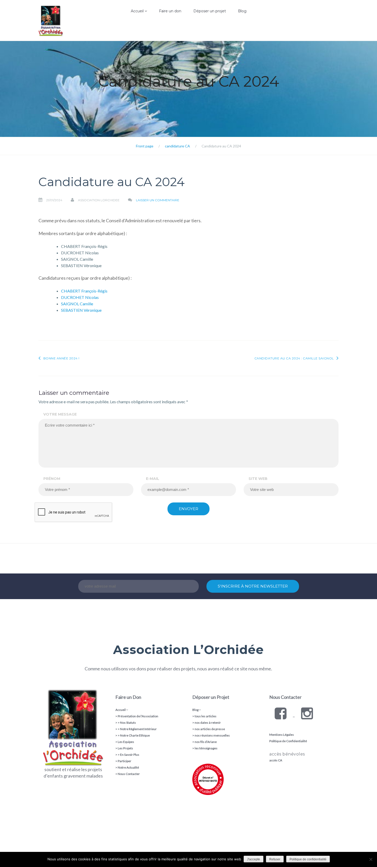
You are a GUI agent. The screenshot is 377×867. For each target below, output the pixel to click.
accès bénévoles (287, 754)
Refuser (274, 859)
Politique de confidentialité (308, 859)
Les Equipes (126, 742)
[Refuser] (370, 859)
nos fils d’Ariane (206, 742)
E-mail (152, 478)
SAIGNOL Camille (77, 303)
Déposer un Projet (210, 697)
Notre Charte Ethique (135, 735)
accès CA (275, 760)
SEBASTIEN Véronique (81, 310)
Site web (258, 478)
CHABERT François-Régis (84, 290)
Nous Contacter (129, 774)
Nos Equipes (125, 39)
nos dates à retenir (208, 722)
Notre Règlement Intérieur (138, 729)
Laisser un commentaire (157, 200)
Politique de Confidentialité (288, 741)
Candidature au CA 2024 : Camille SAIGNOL (294, 358)
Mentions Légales (281, 735)
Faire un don (170, 11)
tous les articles (205, 716)
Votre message (60, 414)
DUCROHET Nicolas (80, 297)
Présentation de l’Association (138, 716)
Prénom (51, 478)
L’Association (125, 29)
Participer (124, 761)
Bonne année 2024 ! (61, 358)
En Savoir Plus (129, 755)
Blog (242, 11)
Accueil (138, 11)
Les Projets (125, 748)
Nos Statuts (128, 722)
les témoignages (206, 748)
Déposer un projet (209, 11)
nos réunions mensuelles (212, 735)
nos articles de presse (210, 729)
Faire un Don (128, 697)
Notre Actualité (128, 767)
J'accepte (253, 859)
